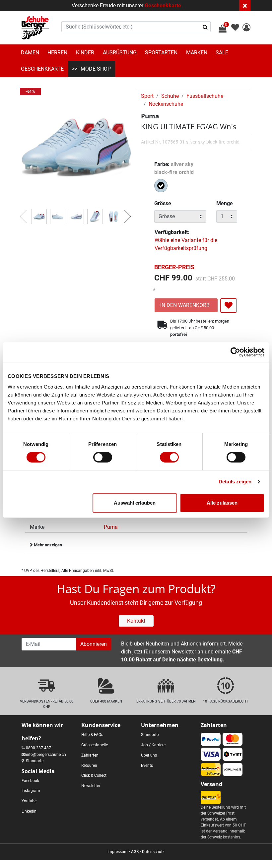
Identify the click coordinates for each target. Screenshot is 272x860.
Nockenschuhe (166, 104)
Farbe (174, 168)
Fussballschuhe (204, 96)
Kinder (85, 52)
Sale (222, 52)
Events (147, 765)
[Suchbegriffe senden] (205, 27)
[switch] (102, 457)
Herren (57, 52)
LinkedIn (29, 811)
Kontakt (136, 621)
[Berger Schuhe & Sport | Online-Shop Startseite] (35, 27)
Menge (224, 203)
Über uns (149, 755)
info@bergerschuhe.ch (46, 754)
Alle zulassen (222, 503)
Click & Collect (93, 775)
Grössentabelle (94, 745)
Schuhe (170, 96)
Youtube (29, 801)
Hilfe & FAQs (92, 734)
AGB (135, 851)
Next (124, 213)
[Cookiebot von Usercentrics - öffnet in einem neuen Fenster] (235, 352)
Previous (20, 213)
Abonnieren (93, 644)
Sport (147, 96)
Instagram (31, 790)
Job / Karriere (153, 745)
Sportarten (161, 52)
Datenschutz (153, 851)
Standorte (34, 761)
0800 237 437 (38, 748)
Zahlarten (90, 755)
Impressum (117, 851)
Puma (111, 527)
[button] (246, 28)
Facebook (30, 780)
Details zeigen (235, 481)
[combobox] (136, 26)
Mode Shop (96, 69)
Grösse (162, 203)
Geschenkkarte (163, 5)
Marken (196, 52)
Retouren (89, 765)
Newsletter (90, 785)
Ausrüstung (120, 52)
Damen (30, 52)
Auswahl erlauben (135, 503)
